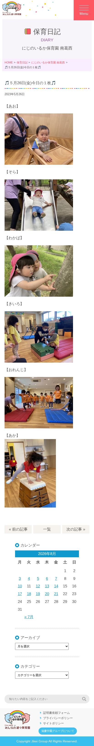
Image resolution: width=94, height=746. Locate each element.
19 (38, 594)
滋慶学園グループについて (57, 731)
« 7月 (29, 617)
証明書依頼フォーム (56, 713)
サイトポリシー (53, 723)
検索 (84, 699)
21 (56, 594)
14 (56, 586)
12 (38, 586)
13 (47, 586)
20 (47, 594)
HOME (9, 62)
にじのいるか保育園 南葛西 (48, 62)
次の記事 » (75, 529)
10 (20, 586)
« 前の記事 (18, 529)
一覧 (47, 529)
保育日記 (22, 62)
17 (20, 594)
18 (29, 594)
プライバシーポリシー (58, 718)
